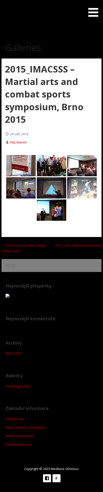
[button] (95, 9)
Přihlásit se (15, 418)
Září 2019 (13, 353)
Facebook (47, 478)
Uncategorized (18, 386)
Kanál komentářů (20, 436)
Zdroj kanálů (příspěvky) (26, 427)
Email (56, 478)
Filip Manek (18, 142)
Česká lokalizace (19, 444)
